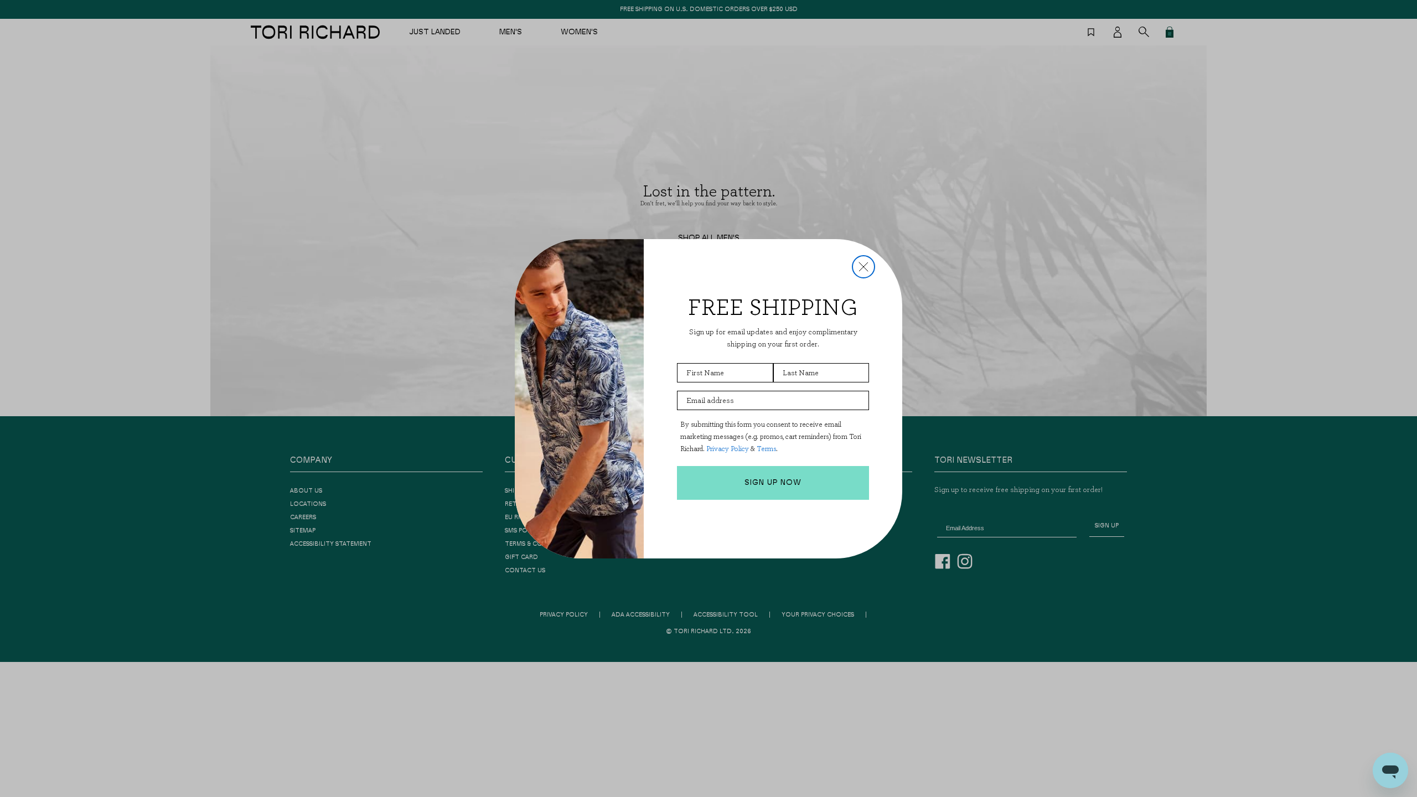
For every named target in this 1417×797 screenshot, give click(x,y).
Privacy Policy (727, 448)
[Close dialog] (863, 267)
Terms (766, 448)
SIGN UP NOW (772, 483)
